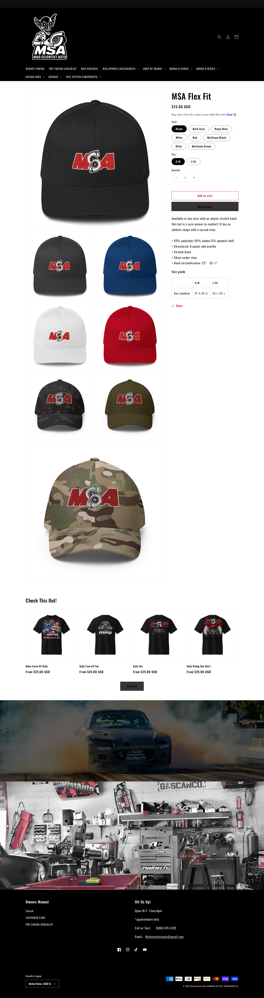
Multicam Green (201, 146)
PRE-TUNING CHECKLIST (39, 924)
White (179, 137)
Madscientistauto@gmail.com (164, 936)
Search (30, 911)
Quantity (176, 170)
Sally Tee (138, 666)
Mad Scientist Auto (199, 986)
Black (179, 129)
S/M (178, 161)
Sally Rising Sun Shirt (199, 666)
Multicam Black (216, 137)
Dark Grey (199, 129)
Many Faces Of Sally (37, 666)
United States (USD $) (40, 984)
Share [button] (179, 306)
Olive (179, 146)
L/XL (193, 161)
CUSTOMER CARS (35, 918)
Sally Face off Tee (89, 666)
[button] (120, 69)
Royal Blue (221, 129)
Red (195, 137)
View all (132, 686)
